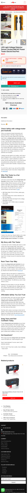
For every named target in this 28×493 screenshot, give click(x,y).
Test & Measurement (19, 314)
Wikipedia (5, 171)
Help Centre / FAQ (5, 454)
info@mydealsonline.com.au (7, 431)
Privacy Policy (4, 444)
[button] (24, 3)
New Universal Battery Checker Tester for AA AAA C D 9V (12, 392)
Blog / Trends (4, 443)
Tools (18, 189)
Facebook (4, 467)
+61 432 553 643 (7, 428)
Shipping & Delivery (5, 456)
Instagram (4, 471)
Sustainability (4, 446)
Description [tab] (4, 117)
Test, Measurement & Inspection (20, 12)
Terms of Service (5, 448)
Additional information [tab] (6, 121)
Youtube (4, 469)
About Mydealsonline (6, 441)
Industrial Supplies (8, 12)
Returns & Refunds (5, 457)
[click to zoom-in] (13, 26)
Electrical (20, 270)
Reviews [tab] (4, 124)
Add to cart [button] (13, 398)
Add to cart (17, 83)
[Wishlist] (22, 365)
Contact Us (3, 459)
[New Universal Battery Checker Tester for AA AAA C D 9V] (12, 376)
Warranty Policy (4, 461)
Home (2, 12)
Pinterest (4, 472)
